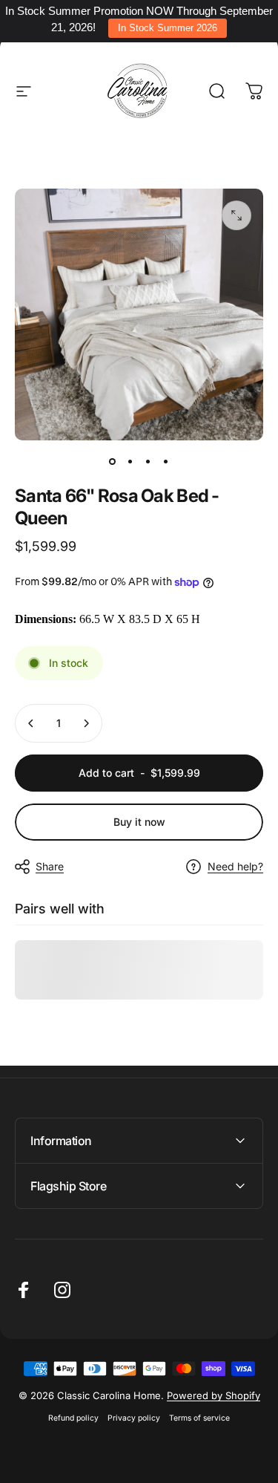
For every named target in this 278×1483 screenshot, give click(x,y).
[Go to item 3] (148, 461)
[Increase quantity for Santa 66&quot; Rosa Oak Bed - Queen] (86, 723)
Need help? (235, 866)
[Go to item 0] (113, 461)
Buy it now (139, 821)
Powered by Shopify (213, 1395)
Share (50, 866)
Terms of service (199, 1418)
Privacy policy (133, 1418)
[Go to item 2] (130, 461)
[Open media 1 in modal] (236, 215)
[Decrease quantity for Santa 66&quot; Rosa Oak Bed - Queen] (31, 723)
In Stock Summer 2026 (167, 27)
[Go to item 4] (166, 461)
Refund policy (73, 1418)
